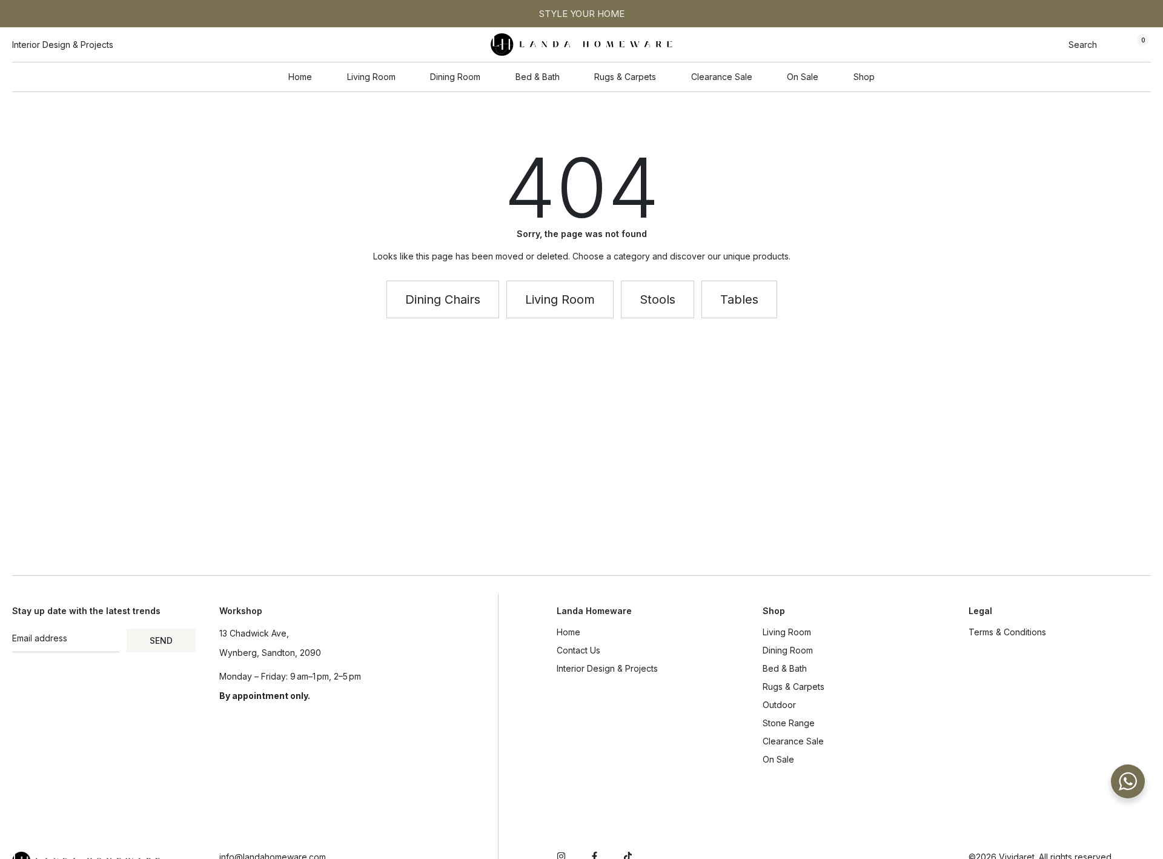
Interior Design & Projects (607, 668)
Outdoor (779, 705)
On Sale (778, 759)
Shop (774, 611)
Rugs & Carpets (793, 686)
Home (568, 632)
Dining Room (788, 650)
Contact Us (578, 650)
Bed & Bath (785, 668)
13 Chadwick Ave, (254, 633)
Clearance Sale (793, 741)
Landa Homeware (594, 611)
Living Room (787, 632)
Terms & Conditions (1007, 632)
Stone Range (789, 723)
